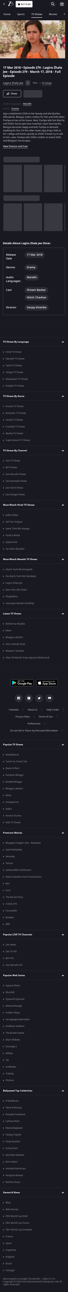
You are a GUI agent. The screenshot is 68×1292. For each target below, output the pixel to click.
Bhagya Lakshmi (14, 637)
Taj (7, 1060)
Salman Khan (12, 1121)
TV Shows (36, 14)
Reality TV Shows (14, 433)
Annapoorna (12, 802)
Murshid (10, 992)
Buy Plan (26, 4)
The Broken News (15, 1033)
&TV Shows (11, 467)
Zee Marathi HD (14, 965)
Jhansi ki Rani (12, 768)
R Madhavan (12, 1101)
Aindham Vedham (15, 1026)
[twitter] (38, 698)
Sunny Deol (12, 1148)
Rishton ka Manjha (15, 623)
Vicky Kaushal (13, 1141)
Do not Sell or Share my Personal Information (32, 730)
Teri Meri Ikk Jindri (15, 549)
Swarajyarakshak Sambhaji (20, 603)
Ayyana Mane (13, 985)
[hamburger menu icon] (62, 4)
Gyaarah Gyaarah (15, 999)
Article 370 (11, 904)
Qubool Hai (11, 542)
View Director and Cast (15, 144)
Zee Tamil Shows (14, 487)
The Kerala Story (14, 897)
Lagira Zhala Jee (13, 82)
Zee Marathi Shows (16, 474)
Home (6, 14)
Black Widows (13, 1039)
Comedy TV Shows (15, 426)
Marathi (27, 102)
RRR (8, 924)
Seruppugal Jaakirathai (17, 1019)
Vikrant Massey (14, 1107)
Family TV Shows (14, 420)
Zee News (11, 944)
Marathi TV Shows (15, 358)
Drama (15, 107)
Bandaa (10, 917)
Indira (9, 809)
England (10, 1257)
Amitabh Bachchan (16, 1168)
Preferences (44, 723)
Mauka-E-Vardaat (15, 651)
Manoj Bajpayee (14, 1128)
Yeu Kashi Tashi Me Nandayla (21, 576)
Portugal (10, 1270)
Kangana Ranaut (14, 1175)
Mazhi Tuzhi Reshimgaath (19, 569)
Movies (53, 14)
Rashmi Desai (13, 1182)
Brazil (9, 1263)
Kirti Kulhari (12, 1162)
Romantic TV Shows (16, 413)
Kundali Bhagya (14, 782)
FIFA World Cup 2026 (17, 1216)
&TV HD (10, 958)
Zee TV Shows (13, 460)
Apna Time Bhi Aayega (17, 528)
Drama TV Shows (15, 406)
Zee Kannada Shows (16, 481)
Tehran (9, 863)
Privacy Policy (43, 716)
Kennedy (10, 856)
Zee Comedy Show (15, 644)
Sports (21, 14)
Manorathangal (14, 1006)
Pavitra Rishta (13, 535)
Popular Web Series (14, 975)
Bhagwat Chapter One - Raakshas (23, 843)
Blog (8, 1202)
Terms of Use (22, 723)
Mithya (9, 1053)
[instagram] (28, 698)
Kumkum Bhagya (14, 775)
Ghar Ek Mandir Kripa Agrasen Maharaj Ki (27, 657)
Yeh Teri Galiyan (14, 522)
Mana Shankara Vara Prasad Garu (24, 877)
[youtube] (48, 698)
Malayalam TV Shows (17, 379)
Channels (23, 709)
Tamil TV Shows (14, 365)
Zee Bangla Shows (15, 494)
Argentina (11, 1250)
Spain (9, 1243)
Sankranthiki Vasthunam (18, 870)
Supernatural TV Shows (18, 440)
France (9, 1236)
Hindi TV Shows (14, 352)
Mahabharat (12, 754)
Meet (8, 630)
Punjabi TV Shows (15, 386)
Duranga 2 (11, 1046)
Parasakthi (11, 910)
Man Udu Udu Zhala (16, 589)
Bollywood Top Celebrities (17, 1091)
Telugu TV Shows (14, 372)
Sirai (8, 890)
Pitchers (10, 1080)
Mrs (8, 883)
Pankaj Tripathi (13, 1134)
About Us (42, 709)
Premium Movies (12, 833)
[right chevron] (7, 177)
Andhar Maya (13, 1012)
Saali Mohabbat (14, 849)
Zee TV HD (11, 951)
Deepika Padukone (15, 1114)
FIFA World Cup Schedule (19, 1229)
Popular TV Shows (13, 744)
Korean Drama (13, 815)
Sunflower (11, 1067)
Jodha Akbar (12, 515)
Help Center (21, 716)
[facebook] (17, 698)
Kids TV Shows (13, 822)
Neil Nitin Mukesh (15, 1155)
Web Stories (12, 1209)
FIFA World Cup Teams (17, 1223)
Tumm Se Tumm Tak (16, 761)
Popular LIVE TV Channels (17, 934)
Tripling (9, 1073)
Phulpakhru (12, 596)
